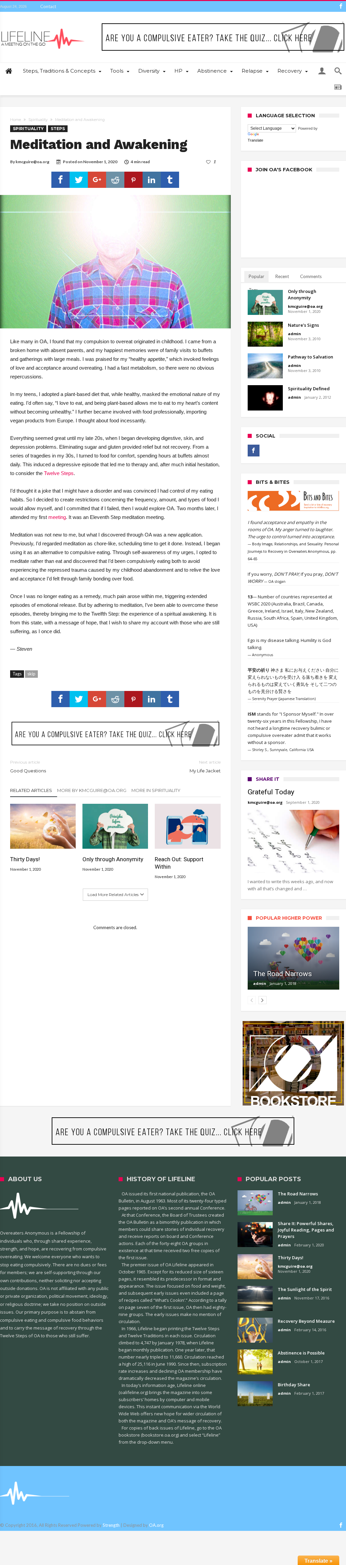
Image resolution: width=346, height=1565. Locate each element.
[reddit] (115, 180)
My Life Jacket (205, 766)
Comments (311, 276)
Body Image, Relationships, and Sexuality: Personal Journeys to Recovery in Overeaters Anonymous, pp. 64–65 (293, 551)
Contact (48, 6)
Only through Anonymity (112, 859)
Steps (58, 128)
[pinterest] (133, 180)
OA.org (156, 1525)
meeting (57, 517)
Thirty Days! (25, 859)
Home (15, 119)
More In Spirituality (155, 790)
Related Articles (31, 790)
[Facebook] (340, 6)
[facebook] (60, 180)
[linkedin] (152, 180)
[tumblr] (170, 180)
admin (294, 333)
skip (31, 673)
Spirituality (38, 119)
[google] (97, 180)
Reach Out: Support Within (179, 863)
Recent (282, 276)
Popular (256, 276)
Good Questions (28, 766)
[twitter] (79, 180)
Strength (111, 1525)
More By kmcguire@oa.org (91, 790)
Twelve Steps (59, 473)
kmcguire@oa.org (32, 161)
